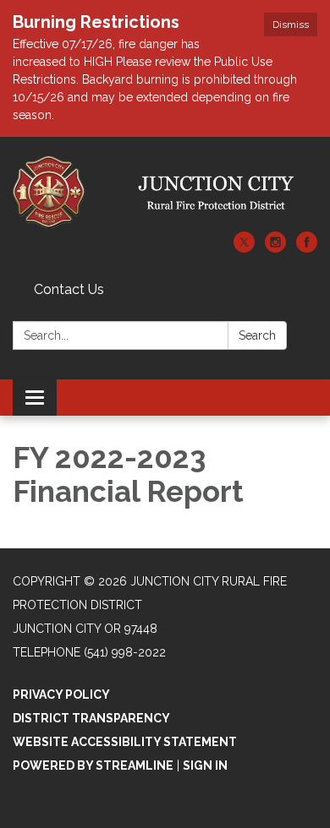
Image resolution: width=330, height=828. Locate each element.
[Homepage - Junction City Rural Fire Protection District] (165, 193)
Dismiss (290, 24)
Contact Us (69, 289)
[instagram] (275, 248)
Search (257, 335)
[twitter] (244, 248)
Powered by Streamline (93, 765)
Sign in (205, 765)
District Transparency (91, 718)
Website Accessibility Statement (125, 742)
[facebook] (306, 248)
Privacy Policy (61, 694)
